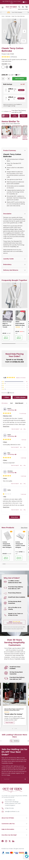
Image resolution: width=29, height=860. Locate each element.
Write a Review (21, 398)
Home (3, 16)
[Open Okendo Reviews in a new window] (8, 392)
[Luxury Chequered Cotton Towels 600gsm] (8, 536)
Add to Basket (19, 78)
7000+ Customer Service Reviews (14, 622)
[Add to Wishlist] (11, 338)
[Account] (23, 7)
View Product (9, 722)
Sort (11, 403)
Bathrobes (8, 16)
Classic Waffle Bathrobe (16, 137)
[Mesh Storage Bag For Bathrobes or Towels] (8, 316)
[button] (26, 7)
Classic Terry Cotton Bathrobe (18, 16)
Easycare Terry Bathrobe (6, 137)
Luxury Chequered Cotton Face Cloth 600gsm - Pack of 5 (20, 545)
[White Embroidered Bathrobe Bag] (20, 316)
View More (24, 527)
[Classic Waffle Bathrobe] (17, 130)
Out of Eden (9, 848)
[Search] (19, 7)
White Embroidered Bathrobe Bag (20, 323)
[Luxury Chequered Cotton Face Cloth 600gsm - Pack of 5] (20, 536)
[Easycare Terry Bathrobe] (6, 130)
